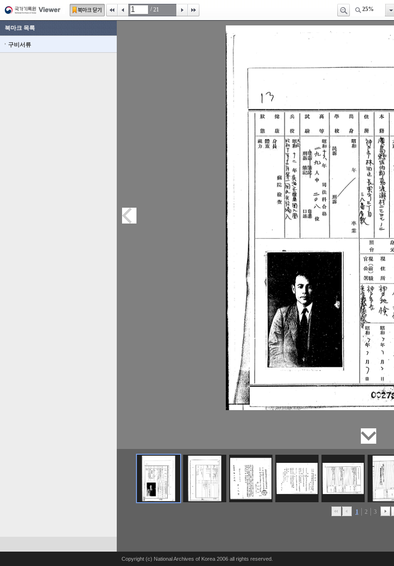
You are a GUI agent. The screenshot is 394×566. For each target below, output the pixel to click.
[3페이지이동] (250, 478)
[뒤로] (385, 511)
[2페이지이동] (204, 478)
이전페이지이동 (129, 216)
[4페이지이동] (297, 478)
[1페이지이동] (158, 478)
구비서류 (19, 44)
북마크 (87, 10)
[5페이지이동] (343, 478)
